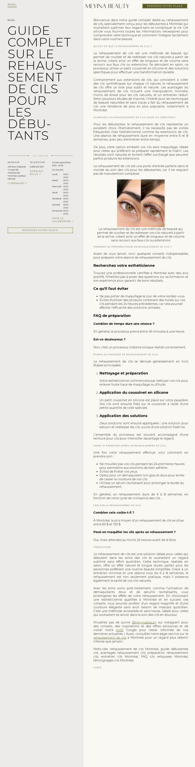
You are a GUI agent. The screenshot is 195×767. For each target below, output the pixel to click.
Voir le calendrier (61, 220)
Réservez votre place (165, 6)
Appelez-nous (37, 173)
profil (120, 630)
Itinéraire (16, 183)
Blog (11, 19)
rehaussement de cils (109, 637)
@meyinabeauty (144, 622)
